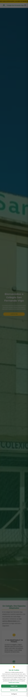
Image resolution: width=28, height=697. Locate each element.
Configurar (14, 694)
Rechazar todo (14, 690)
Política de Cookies (14, 682)
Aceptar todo (14, 686)
